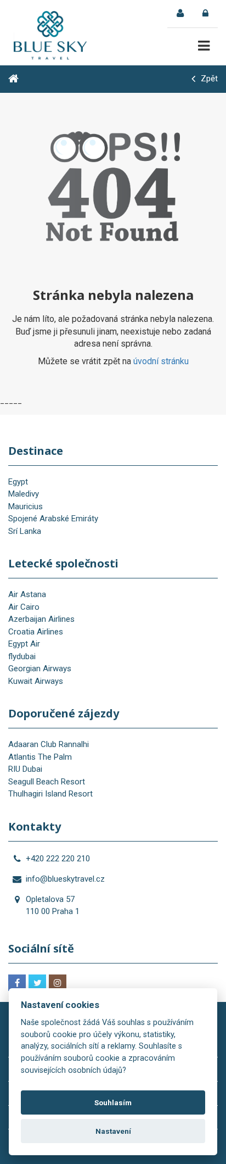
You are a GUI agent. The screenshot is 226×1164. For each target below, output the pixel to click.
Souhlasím (113, 1102)
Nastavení (113, 1131)
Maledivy (23, 494)
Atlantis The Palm (40, 757)
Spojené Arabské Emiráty (53, 518)
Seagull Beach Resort (46, 782)
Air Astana (27, 594)
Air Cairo (23, 607)
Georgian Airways (39, 668)
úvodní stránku (161, 361)
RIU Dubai (25, 769)
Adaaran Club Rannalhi (48, 744)
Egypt (18, 482)
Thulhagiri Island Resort (50, 794)
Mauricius (25, 506)
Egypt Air (24, 644)
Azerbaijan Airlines (41, 619)
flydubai (22, 656)
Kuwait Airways (35, 681)
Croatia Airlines (35, 632)
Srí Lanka (24, 531)
